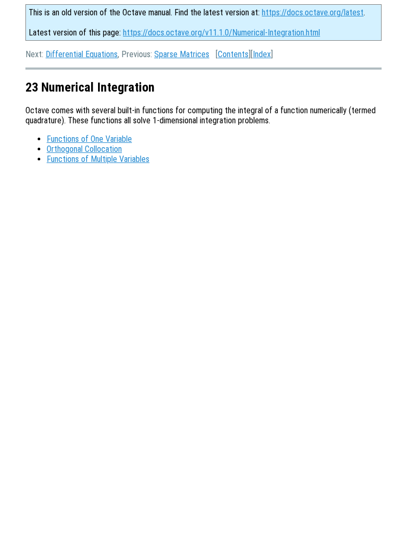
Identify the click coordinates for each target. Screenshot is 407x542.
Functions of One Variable (89, 139)
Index (262, 54)
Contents (233, 54)
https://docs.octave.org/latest (313, 12)
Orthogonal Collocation (84, 149)
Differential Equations (82, 54)
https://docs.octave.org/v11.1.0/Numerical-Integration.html (221, 33)
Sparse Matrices (181, 54)
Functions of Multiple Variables (98, 159)
